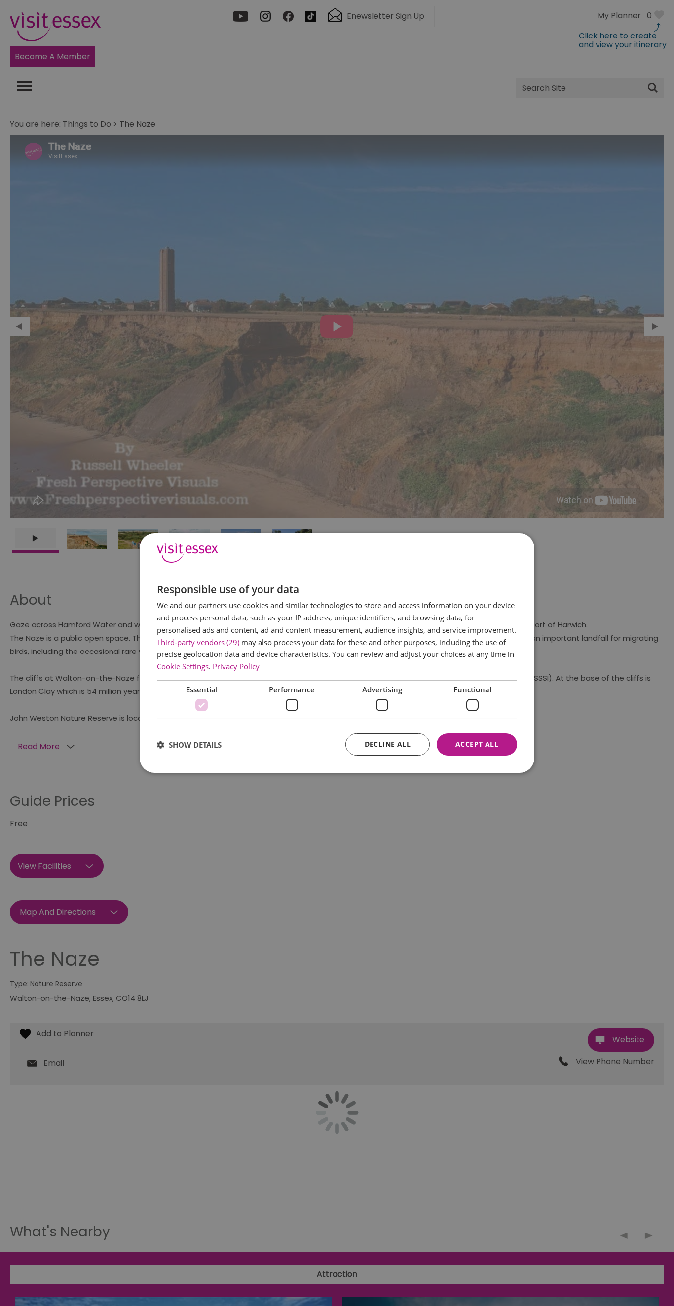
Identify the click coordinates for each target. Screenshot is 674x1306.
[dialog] (337, 653)
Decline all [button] (388, 744)
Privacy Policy (236, 666)
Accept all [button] (476, 744)
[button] (189, 744)
